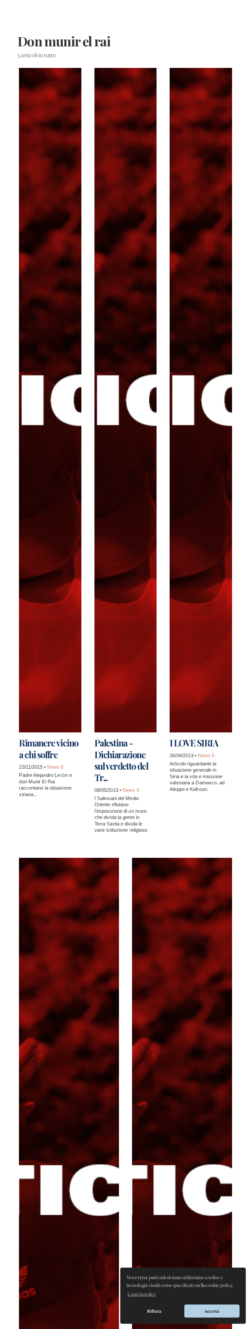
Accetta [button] (211, 1311)
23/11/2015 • (33, 767)
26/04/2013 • (184, 755)
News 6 (55, 767)
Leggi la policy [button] (141, 1294)
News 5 (131, 790)
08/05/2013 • (108, 790)
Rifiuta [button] (154, 1311)
